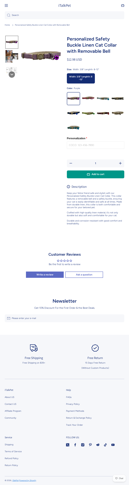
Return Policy (11, 465)
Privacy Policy (73, 404)
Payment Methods (75, 411)
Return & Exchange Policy (79, 418)
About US (9, 397)
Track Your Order (74, 425)
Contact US (10, 404)
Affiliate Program (13, 411)
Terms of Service (13, 451)
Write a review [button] (44, 274)
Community (10, 418)
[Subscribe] (120, 318)
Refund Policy (11, 458)
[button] (122, 5)
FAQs (69, 397)
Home (7, 25)
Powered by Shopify (27, 480)
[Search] (7, 15)
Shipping (9, 444)
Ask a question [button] (84, 274)
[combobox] (64, 15)
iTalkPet (15, 480)
